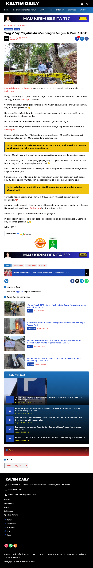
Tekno (7, 557)
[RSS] (15, 546)
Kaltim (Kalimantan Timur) (24, 554)
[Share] (87, 39)
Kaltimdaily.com (11, 88)
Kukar (9, 535)
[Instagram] (6, 546)
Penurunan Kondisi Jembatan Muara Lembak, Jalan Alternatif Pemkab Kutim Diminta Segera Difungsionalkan (54, 341)
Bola (8, 531)
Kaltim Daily (14, 38)
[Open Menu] (81, 3)
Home (7, 554)
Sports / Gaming (11, 515)
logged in (19, 291)
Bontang (31, 364)
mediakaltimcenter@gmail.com (22, 494)
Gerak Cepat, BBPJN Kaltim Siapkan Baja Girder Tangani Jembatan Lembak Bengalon (56, 306)
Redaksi (16, 557)
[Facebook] (72, 281)
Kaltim (17, 29)
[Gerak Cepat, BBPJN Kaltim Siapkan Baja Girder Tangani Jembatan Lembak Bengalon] (14, 308)
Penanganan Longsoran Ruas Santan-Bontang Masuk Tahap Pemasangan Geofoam (54, 359)
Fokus (6, 507)
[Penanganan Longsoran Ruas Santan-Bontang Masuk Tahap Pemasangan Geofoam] (14, 361)
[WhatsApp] (87, 281)
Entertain (59, 554)
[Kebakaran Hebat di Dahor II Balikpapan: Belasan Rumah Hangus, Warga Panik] (14, 326)
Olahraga (70, 554)
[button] (87, 3)
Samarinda (9, 503)
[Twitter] (77, 281)
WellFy (81, 554)
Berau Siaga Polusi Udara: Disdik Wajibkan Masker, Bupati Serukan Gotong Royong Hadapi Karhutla (48, 409)
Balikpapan (9, 29)
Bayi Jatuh (32, 265)
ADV (41, 554)
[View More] (86, 450)
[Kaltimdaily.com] (22, 3)
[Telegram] (82, 281)
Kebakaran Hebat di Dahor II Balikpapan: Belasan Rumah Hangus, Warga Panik (56, 323)
